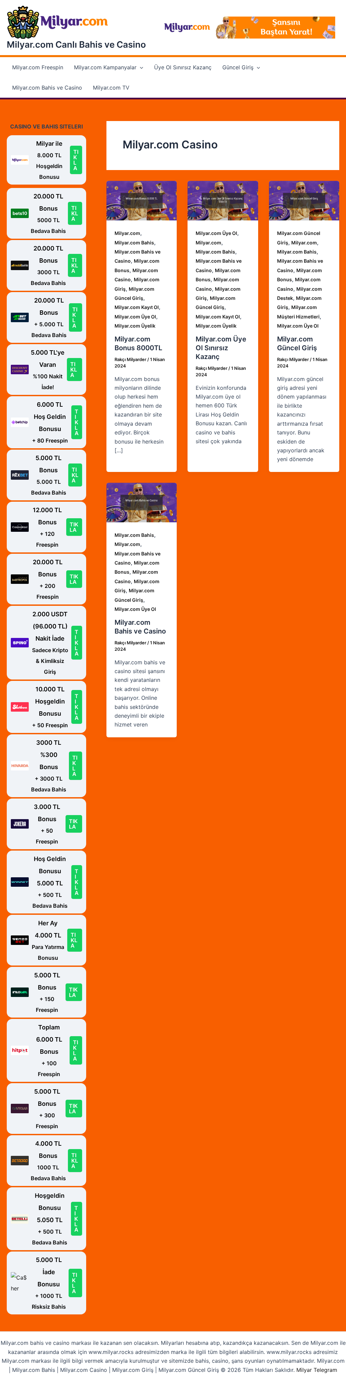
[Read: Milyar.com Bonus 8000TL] (141, 200)
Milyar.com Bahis (134, 242)
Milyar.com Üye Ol (135, 316)
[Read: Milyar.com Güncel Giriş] (304, 200)
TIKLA (75, 159)
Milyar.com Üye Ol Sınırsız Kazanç (221, 348)
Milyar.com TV (111, 87)
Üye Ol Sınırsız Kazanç (183, 67)
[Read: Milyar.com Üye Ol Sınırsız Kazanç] (223, 200)
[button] (140, 67)
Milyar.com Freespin (37, 67)
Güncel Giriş (237, 67)
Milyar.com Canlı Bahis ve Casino (76, 44)
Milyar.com (127, 233)
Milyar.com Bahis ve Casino (47, 87)
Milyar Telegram (316, 1369)
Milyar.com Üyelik (135, 326)
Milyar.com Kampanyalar (105, 67)
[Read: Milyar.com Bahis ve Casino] (141, 502)
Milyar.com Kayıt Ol (137, 307)
